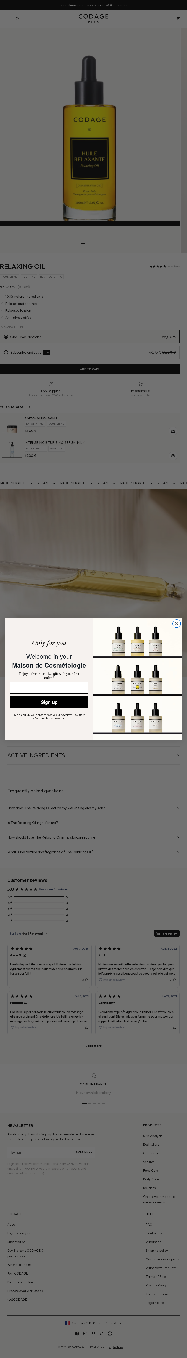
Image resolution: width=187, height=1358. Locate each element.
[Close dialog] (177, 624)
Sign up (49, 702)
